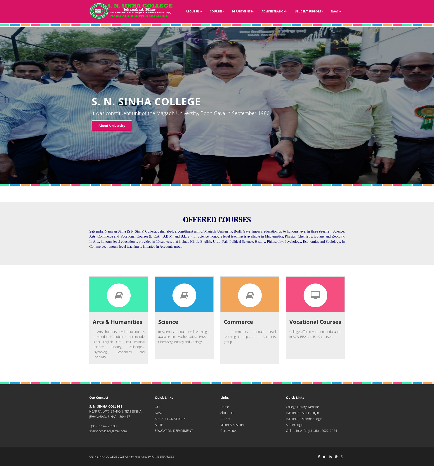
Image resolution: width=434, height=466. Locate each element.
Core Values (228, 430)
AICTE (159, 425)
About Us (193, 11)
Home (224, 407)
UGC (158, 407)
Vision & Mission (232, 425)
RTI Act (225, 419)
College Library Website (302, 407)
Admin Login (294, 425)
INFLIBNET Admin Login (302, 413)
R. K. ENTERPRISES (162, 457)
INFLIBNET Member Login (304, 419)
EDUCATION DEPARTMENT (174, 430)
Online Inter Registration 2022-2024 (311, 430)
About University (112, 125)
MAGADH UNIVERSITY (170, 419)
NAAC (335, 11)
